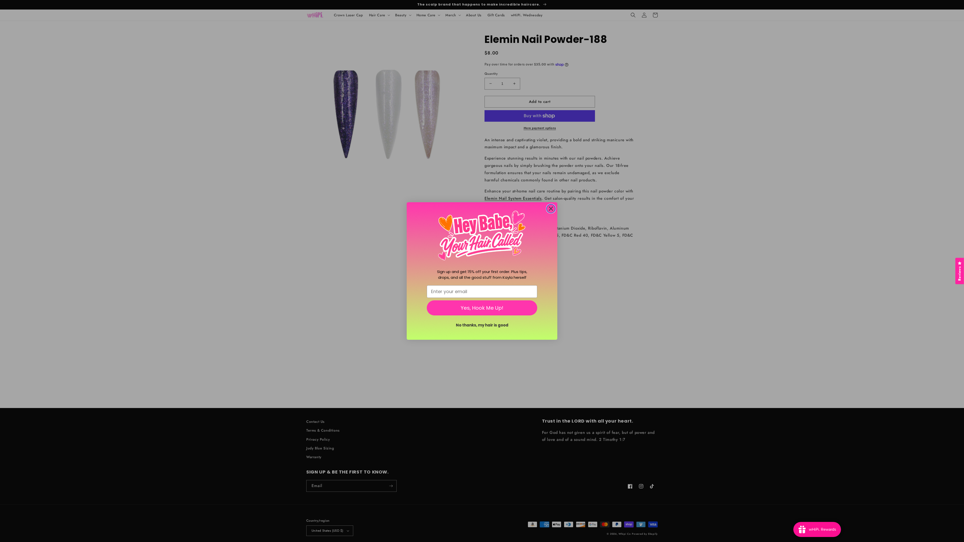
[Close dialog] (551, 208)
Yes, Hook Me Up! (482, 307)
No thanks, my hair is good (482, 325)
